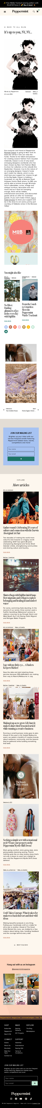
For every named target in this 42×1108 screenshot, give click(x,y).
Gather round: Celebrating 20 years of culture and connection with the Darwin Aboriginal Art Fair (21, 530)
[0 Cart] (37, 12)
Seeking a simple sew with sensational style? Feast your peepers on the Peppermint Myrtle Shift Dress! (20, 842)
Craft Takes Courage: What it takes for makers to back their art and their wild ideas (20, 915)
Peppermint (26, 276)
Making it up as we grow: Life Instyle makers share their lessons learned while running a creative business (19, 725)
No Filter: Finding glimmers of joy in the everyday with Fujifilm (11, 310)
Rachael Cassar (10, 153)
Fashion (28, 91)
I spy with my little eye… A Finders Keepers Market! (18, 666)
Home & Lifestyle (9, 870)
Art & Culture (6, 277)
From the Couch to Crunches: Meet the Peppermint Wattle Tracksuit (29, 309)
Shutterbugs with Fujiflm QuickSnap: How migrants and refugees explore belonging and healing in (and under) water (20, 599)
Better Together (9, 557)
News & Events (20, 627)
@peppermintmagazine (21, 969)
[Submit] (21, 459)
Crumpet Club (36, 1103)
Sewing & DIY (7, 802)
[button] (4, 11)
